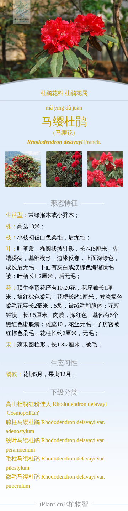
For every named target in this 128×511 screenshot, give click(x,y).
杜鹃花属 (76, 93)
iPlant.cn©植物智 (64, 504)
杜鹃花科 (52, 93)
